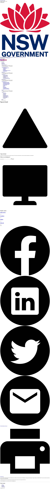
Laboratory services (5, 76)
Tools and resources (5, 75)
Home (2, 99)
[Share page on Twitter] (25, 375)
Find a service (3, 212)
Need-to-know (5, 68)
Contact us (4, 98)
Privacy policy (3, 486)
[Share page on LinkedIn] (25, 325)
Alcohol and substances (6, 88)
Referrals (2, 222)
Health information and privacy (6, 70)
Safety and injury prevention (6, 83)
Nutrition (4, 85)
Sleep (4, 86)
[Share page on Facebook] (25, 275)
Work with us (4, 93)
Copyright (3, 485)
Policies (1, 219)
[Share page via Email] (25, 425)
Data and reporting (5, 96)
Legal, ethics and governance (6, 78)
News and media (5, 97)
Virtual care (4, 69)
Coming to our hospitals (6, 67)
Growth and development (6, 84)
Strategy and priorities (5, 95)
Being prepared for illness (6, 82)
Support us (4, 94)
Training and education (6, 77)
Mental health (4, 87)
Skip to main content (2, 0)
